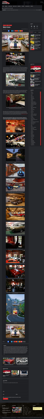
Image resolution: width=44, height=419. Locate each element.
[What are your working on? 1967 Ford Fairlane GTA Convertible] (32, 45)
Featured (8, 25)
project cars (29, 412)
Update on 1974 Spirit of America (6, 375)
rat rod (23, 413)
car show (28, 407)
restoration (26, 413)
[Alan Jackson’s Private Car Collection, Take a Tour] (32, 35)
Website (17, 394)
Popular (31, 32)
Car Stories (4, 25)
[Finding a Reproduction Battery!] (13, 412)
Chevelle (32, 130)
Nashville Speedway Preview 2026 (37, 84)
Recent (35, 32)
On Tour (32, 94)
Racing (31, 95)
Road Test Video (32, 118)
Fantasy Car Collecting (33, 127)
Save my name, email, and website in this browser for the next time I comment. (12, 397)
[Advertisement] (22, 16)
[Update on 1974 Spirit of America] (7, 372)
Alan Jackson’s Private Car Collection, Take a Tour (37, 35)
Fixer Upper (32, 117)
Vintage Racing (32, 98)
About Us (41, 417)
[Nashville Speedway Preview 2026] (32, 85)
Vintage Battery (32, 141)
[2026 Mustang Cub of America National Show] (20, 412)
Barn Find (32, 106)
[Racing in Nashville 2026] (32, 82)
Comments (39, 32)
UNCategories (32, 140)
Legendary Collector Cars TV (34, 119)
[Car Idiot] (16, 412)
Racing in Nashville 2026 (38, 81)
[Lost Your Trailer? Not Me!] (15, 372)
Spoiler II (24, 414)
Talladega (26, 414)
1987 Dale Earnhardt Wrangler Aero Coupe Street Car (37, 42)
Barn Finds (32, 417)
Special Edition (32, 128)
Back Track (32, 105)
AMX (23, 407)
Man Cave (10, 25)
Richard (5, 345)
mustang (24, 412)
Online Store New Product (34, 129)
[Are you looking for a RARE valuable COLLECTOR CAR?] (24, 372)
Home (22, 417)
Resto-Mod (32, 131)
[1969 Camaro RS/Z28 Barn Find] (32, 39)
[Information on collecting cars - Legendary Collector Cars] (6, 2)
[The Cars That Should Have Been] (32, 48)
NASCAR (32, 139)
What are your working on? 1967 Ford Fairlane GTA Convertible (37, 45)
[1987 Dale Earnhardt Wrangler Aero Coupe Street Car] (32, 42)
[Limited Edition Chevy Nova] (16, 408)
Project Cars (32, 96)
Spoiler (28, 413)
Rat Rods (32, 116)
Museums (32, 99)
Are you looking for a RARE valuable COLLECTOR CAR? (23, 375)
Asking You (32, 108)
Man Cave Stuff (38, 417)
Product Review (32, 109)
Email (4, 394)
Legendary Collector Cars (13, 417)
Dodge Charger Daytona (33, 107)
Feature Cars (32, 97)
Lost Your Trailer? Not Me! (15, 375)
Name (4, 391)
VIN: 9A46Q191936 (33, 142)
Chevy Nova (32, 138)
